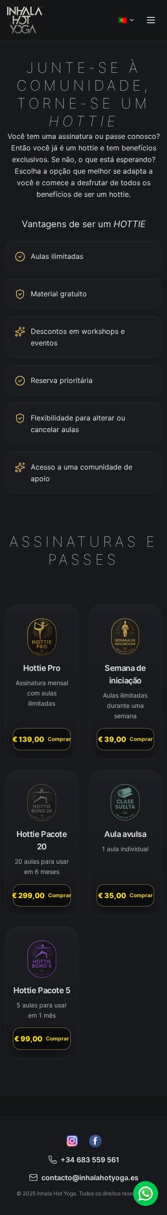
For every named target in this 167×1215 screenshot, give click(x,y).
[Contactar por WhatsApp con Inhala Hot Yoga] (145, 1193)
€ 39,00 (125, 739)
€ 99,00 (41, 1038)
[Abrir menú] (151, 20)
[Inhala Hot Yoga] (24, 20)
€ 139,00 (42, 739)
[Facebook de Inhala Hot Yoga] (95, 1141)
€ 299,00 (42, 895)
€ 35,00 (125, 895)
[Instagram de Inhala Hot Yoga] (72, 1141)
